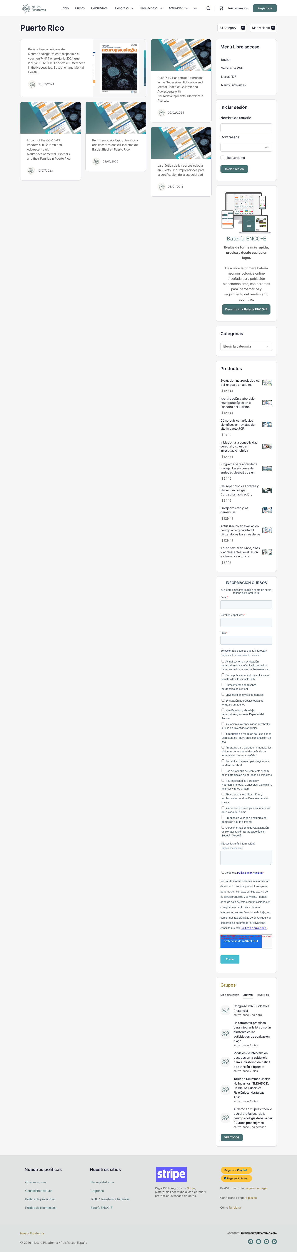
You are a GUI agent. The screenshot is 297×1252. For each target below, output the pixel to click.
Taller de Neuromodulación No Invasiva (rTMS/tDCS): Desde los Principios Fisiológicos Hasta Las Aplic (252, 1088)
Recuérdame (236, 157)
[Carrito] (221, 8)
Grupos (228, 985)
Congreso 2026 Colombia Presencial (251, 1008)
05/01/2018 (175, 186)
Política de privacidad (40, 1199)
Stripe (191, 1188)
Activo (248, 995)
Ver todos (231, 1137)
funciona (234, 1207)
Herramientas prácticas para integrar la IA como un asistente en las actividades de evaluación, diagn (252, 1032)
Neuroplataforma (102, 1182)
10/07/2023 (45, 170)
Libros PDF (228, 76)
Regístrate (264, 8)
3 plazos (251, 1197)
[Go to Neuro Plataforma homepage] (34, 8)
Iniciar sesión (238, 8)
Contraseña (230, 137)
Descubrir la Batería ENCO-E (246, 309)
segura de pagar (255, 1188)
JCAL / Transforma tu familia (109, 1199)
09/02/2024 (176, 112)
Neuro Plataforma (32, 1233)
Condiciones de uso (38, 1190)
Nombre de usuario (235, 118)
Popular (263, 995)
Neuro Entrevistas (233, 85)
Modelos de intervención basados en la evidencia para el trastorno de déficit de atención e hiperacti (252, 1059)
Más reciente (229, 995)
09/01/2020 (110, 161)
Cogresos (96, 1190)
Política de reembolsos (40, 1207)
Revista (226, 59)
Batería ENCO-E (101, 1207)
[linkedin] (266, 1241)
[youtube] (274, 1241)
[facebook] (250, 1241)
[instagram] (258, 1241)
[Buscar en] (208, 8)
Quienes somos (35, 1182)
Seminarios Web (232, 68)
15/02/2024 (46, 84)
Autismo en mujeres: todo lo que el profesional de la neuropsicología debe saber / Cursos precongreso (253, 1115)
